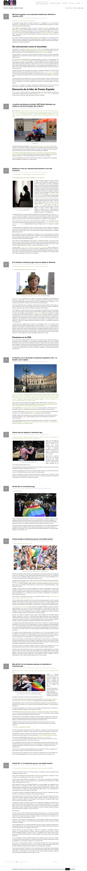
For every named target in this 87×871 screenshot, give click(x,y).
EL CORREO (22, 765)
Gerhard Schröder (47, 325)
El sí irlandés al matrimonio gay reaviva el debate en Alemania (33, 262)
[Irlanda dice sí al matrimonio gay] (6, 488)
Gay (25, 488)
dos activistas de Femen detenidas (49, 71)
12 (21, 861)
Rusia (40, 108)
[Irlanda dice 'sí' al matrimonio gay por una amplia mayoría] (6, 765)
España (27, 172)
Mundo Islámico (40, 17)
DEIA (20, 488)
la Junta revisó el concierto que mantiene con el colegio (33, 247)
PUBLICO (53, 667)
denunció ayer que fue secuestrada (45, 93)
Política (46, 264)
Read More (72, 869)
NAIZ (40, 434)
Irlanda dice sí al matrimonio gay (23, 486)
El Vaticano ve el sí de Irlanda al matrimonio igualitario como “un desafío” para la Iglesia (34, 359)
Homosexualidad (25, 434)
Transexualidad (44, 172)
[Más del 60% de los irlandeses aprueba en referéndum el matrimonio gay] (6, 666)
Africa (20, 17)
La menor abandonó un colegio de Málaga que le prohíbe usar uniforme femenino (29, 174)
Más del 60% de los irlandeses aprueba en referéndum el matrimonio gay (31, 665)
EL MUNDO (23, 17)
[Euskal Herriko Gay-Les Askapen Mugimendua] (9, 3)
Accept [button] (67, 869)
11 (19, 861)
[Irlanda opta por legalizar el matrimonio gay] (6, 434)
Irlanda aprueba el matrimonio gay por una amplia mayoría (32, 539)
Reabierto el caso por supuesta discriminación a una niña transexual (32, 169)
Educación (21, 172)
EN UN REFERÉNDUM (16, 491)
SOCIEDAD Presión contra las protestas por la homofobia (23, 20)
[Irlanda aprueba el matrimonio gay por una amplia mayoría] (6, 541)
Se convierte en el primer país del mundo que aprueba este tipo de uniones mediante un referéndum (33, 768)
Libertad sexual (36, 434)
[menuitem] (42, 3)
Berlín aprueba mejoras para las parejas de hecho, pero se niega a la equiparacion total (31, 266)
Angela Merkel (56, 301)
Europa (24, 264)
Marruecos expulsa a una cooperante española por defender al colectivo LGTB (34, 15)
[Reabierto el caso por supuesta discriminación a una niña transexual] (6, 171)
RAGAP (38, 108)
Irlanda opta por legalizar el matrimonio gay (27, 432)
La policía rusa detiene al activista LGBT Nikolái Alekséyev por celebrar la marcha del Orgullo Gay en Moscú (34, 105)
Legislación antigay (35, 17)
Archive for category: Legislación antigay (13, 8)
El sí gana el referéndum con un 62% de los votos (22, 543)
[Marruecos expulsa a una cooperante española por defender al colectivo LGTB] (6, 16)
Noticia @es (45, 17)
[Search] (82, 3)
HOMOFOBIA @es (28, 17)
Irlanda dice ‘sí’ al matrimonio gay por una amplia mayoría (32, 763)
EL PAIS (24, 172)
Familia (30, 172)
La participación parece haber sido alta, (20, 606)
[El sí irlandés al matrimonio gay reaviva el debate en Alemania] (6, 264)
